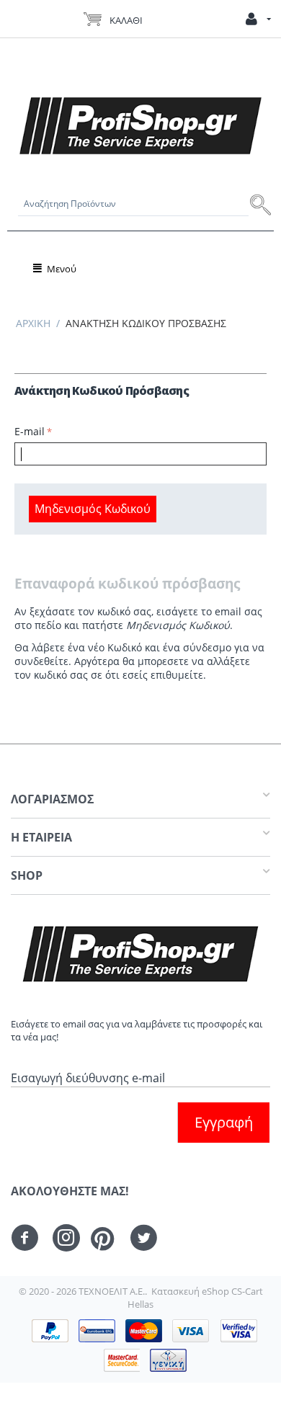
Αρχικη (33, 323)
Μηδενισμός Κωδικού (93, 509)
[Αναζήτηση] (261, 203)
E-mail (29, 431)
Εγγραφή (224, 1122)
